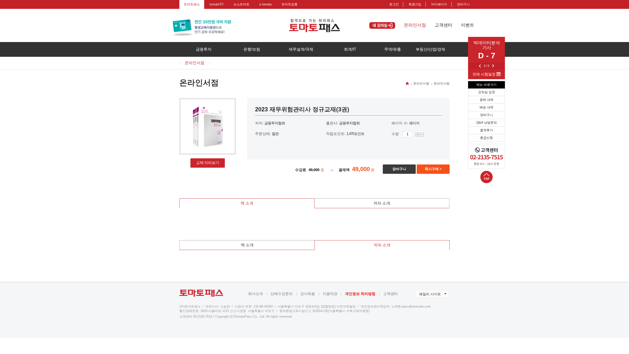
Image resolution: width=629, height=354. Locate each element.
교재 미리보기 (207, 163)
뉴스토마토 (241, 4)
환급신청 (486, 138)
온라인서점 (415, 25)
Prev (480, 66)
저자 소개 (381, 203)
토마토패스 (192, 4)
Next (493, 66)
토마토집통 (290, 4)
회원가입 (415, 4)
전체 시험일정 (484, 74)
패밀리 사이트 (428, 293)
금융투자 (204, 49)
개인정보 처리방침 (360, 294)
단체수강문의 (282, 294)
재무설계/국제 (301, 49)
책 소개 (247, 203)
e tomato (265, 4)
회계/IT (350, 49)
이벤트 (467, 25)
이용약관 (330, 294)
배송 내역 (486, 107)
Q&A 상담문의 (486, 122)
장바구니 (486, 115)
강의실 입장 (486, 92)
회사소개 (255, 294)
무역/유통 (392, 49)
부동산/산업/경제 (430, 49)
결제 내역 (486, 100)
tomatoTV (217, 4)
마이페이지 (439, 4)
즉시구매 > (433, 169)
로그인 (394, 4)
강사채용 (307, 294)
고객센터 (443, 25)
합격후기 (486, 130)
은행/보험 (251, 49)
